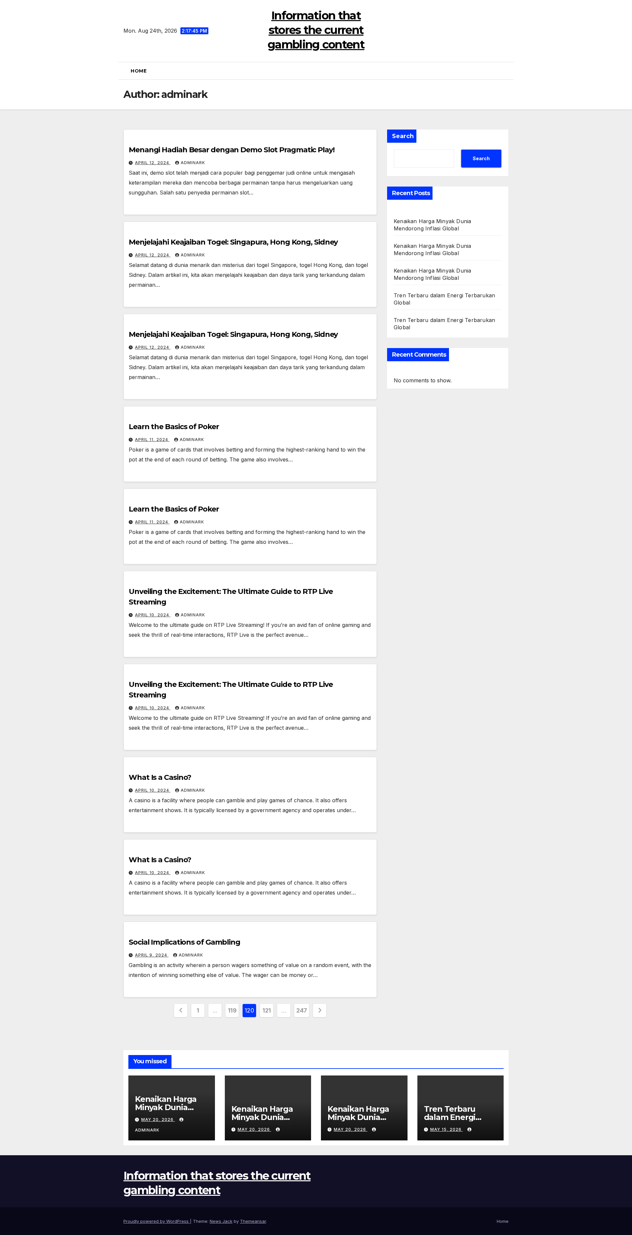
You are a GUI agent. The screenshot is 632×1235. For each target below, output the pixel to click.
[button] (506, 71)
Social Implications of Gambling (184, 942)
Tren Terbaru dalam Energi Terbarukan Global (460, 1117)
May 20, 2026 (158, 1119)
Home (138, 71)
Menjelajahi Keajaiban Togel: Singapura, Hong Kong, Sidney (233, 242)
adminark (193, 162)
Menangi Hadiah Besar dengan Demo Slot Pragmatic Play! (231, 149)
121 (266, 1010)
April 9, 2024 (152, 955)
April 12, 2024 (153, 162)
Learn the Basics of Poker (174, 426)
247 (301, 1010)
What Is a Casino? (160, 777)
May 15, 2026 (446, 1129)
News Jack (221, 1221)
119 (232, 1010)
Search (403, 136)
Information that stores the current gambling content (316, 30)
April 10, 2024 (153, 614)
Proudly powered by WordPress (156, 1221)
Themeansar (253, 1221)
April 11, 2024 (152, 439)
